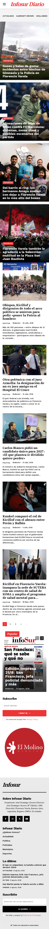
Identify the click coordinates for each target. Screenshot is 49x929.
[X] (19, 819)
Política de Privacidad (32, 915)
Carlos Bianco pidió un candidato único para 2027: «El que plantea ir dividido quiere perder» (24, 453)
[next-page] (21, 624)
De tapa (6, 880)
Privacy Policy (32, 719)
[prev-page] (37, 638)
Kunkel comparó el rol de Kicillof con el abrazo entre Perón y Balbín (24, 519)
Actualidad (8, 16)
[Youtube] (27, 819)
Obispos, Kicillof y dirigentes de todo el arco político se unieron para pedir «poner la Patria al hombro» (22, 312)
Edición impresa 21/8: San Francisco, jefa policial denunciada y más (24, 676)
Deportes (8, 61)
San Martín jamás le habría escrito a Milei (23, 884)
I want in (23, 713)
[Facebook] (5, 819)
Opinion (6, 887)
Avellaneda (41, 16)
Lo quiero (23, 909)
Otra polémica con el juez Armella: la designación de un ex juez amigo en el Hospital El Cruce (23, 384)
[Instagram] (12, 819)
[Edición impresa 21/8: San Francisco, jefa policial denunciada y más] (24, 663)
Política (6, 323)
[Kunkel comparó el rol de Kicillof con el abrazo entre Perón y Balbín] (24, 497)
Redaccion (17, 323)
